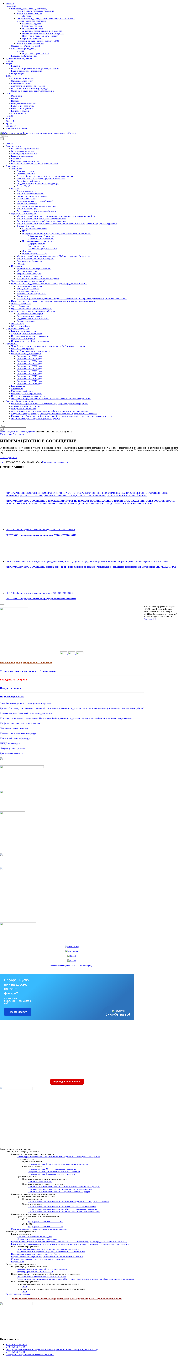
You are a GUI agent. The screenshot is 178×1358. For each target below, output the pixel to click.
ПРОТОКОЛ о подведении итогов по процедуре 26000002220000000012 (40, 529)
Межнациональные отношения (14, 728)
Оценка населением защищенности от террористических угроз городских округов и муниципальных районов (67, 1298)
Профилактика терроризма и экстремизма (20, 723)
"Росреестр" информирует (12, 748)
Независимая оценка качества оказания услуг (71, 965)
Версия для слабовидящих (67, 1081)
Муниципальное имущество (55, 462)
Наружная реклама (12, 696)
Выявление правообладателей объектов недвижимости (26, 713)
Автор (3, 462)
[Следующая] (3, 604)
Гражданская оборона (13, 679)
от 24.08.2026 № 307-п (16, 1344)
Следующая (18, 434)
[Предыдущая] (1, 604)
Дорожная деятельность (11, 753)
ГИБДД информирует (10, 743)
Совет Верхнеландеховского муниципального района (25, 703)
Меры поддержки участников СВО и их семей (28, 670)
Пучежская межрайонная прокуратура (18, 733)
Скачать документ (8, 457)
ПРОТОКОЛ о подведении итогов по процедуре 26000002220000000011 (40, 593)
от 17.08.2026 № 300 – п (17, 1352)
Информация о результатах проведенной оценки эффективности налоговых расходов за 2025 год (52, 1349)
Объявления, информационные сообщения (26, 662)
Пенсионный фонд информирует (15, 738)
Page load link (150, 619)
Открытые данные (11, 688)
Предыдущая (6, 434)
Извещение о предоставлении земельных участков (30, 1354)
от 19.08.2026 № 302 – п (17, 1347)
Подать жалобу (18, 1012)
